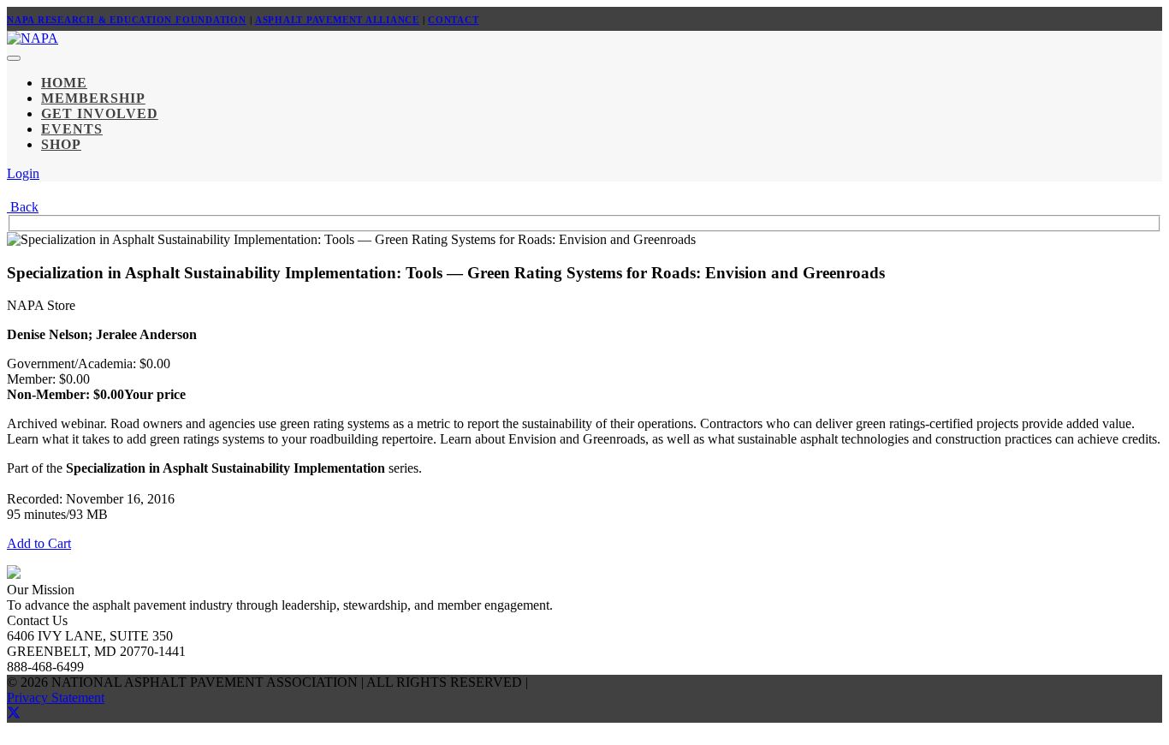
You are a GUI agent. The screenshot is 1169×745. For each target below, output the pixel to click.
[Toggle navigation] (14, 58)
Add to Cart (39, 543)
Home (64, 82)
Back (23, 207)
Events (72, 129)
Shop (61, 144)
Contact (453, 20)
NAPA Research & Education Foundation (126, 20)
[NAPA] (32, 38)
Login (23, 173)
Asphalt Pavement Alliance (337, 20)
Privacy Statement (55, 697)
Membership (93, 98)
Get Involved (99, 113)
